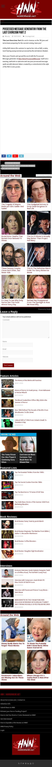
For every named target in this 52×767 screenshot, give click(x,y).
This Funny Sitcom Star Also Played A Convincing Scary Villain (8, 458)
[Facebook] (21, 763)
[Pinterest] (26, 763)
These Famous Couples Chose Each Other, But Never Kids (11, 270)
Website (5, 357)
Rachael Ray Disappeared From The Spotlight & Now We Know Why (38, 302)
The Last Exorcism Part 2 (10, 168)
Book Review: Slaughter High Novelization (29, 551)
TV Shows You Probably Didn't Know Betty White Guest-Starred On (37, 646)
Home (2, 21)
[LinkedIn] (28, 763)
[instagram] (33, 763)
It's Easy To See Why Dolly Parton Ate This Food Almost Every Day (12, 302)
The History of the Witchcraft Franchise (28, 380)
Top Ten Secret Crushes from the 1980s (28, 482)
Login (2, 730)
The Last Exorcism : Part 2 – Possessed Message (18, 166)
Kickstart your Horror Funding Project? (13, 711)
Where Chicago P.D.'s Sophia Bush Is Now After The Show (38, 678)
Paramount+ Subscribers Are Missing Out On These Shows (12, 678)
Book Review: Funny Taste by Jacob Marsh (29, 521)
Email (4, 349)
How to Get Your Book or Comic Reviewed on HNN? (18, 715)
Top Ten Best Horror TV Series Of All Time (29, 492)
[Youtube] (31, 763)
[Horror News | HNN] (26, 9)
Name (5, 341)
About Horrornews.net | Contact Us (12, 700)
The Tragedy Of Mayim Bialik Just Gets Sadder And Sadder (12, 206)
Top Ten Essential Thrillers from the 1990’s (29, 472)
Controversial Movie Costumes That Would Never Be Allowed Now (27, 458)
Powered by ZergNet (45, 309)
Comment (6, 320)
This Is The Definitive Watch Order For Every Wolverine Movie (38, 270)
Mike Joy (7, 36)
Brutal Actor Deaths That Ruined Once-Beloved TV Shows (12, 238)
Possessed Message (12, 163)
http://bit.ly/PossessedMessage (29, 59)
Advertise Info (5, 704)
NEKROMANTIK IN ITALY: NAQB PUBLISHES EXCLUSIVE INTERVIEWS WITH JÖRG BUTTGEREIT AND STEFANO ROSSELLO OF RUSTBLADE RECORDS (32, 602)
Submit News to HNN (7, 707)
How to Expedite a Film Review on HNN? (14, 723)
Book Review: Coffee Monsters (25, 541)
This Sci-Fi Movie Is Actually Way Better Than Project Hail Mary (38, 238)
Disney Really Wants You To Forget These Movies (12, 645)
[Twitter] (23, 763)
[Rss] (19, 763)
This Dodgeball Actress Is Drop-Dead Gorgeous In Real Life (37, 206)
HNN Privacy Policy (6, 726)
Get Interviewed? (6, 719)
